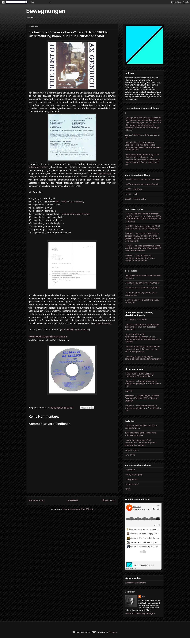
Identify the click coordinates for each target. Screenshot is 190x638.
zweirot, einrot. (132, 450)
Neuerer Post (36, 500)
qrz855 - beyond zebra (135, 199)
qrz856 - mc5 (131, 194)
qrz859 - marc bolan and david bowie (142, 179)
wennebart (130, 469)
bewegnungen (45, 11)
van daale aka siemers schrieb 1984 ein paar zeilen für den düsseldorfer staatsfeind (142, 327)
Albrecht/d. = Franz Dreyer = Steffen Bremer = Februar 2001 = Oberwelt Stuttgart (142, 398)
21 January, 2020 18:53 (136, 319)
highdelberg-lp (104, 173)
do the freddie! (132, 484)
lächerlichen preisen (38, 167)
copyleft (128, 391)
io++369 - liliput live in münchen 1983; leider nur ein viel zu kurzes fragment (142, 227)
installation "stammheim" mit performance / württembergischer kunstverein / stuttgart (140, 442)
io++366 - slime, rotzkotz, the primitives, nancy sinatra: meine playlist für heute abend (140, 258)
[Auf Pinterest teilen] (92, 407)
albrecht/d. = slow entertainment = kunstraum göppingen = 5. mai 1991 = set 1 (143, 408)
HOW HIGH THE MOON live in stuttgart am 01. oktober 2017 (139, 375)
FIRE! (127, 489)
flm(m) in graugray (133, 474)
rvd (143, 596)
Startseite (73, 500)
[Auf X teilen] (87, 407)
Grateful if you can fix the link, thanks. (142, 283)
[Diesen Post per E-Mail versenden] (81, 407)
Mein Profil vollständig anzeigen (140, 613)
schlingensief (131, 479)
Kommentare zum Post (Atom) (78, 509)
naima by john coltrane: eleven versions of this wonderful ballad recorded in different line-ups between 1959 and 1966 (143, 146)
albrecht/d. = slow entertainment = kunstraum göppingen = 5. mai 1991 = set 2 (143, 383)
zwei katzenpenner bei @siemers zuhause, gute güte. (140, 434)
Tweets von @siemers (135, 583)
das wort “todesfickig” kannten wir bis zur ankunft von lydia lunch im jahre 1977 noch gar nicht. (142, 349)
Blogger (112, 632)
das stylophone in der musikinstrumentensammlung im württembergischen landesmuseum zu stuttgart (143, 338)
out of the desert (103, 323)
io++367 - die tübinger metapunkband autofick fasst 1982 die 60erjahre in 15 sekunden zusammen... (143, 248)
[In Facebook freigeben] (90, 407)
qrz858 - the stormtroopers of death (142, 184)
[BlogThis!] (84, 407)
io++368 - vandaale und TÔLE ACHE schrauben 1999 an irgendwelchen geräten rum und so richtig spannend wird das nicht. (142, 237)
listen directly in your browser (69, 201)
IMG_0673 (130, 455)
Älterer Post (108, 500)
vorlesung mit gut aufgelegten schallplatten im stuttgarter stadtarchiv (143, 357)
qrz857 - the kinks (133, 189)
